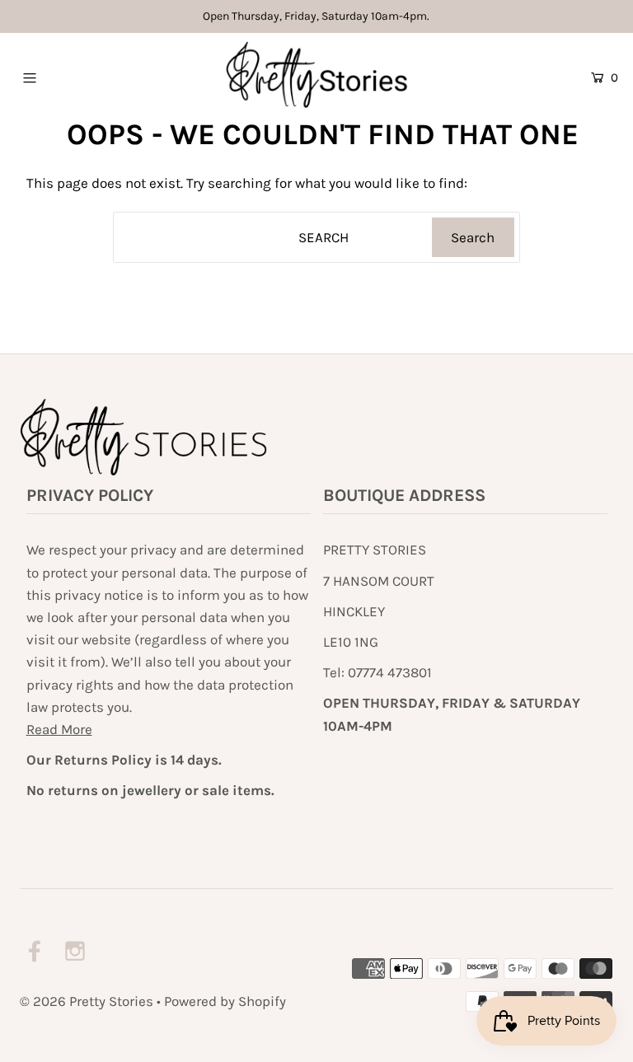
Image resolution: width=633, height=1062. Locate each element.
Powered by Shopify (225, 1001)
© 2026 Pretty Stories (86, 1001)
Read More (59, 729)
